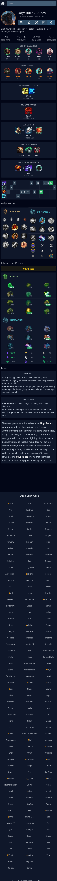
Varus (48, 682)
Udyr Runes (28, 269)
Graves (11, 765)
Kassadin (30, 516)
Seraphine (48, 503)
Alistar (11, 529)
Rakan (29, 791)
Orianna (29, 746)
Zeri (48, 829)
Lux (29, 618)
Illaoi (10, 797)
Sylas (48, 586)
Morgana (30, 676)
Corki (10, 657)
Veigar (48, 695)
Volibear (48, 740)
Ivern (10, 810)
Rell (29, 810)
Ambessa (11, 535)
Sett (48, 510)
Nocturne (29, 727)
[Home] (3, 2)
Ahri (10, 510)
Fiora (10, 721)
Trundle (48, 644)
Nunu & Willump (29, 733)
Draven (10, 682)
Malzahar (29, 631)
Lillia (30, 593)
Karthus (29, 510)
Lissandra (29, 599)
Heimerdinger (10, 785)
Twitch (48, 663)
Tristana (48, 637)
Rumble (29, 842)
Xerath (48, 765)
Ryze (30, 848)
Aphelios (10, 561)
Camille (10, 637)
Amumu (10, 542)
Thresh (48, 631)
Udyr (48, 669)
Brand (10, 612)
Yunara (48, 797)
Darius (11, 663)
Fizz (10, 727)
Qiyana (30, 778)
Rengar (29, 829)
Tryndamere (48, 650)
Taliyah (48, 606)
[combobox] (31, 3)
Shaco (48, 516)
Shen (48, 522)
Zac (48, 816)
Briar (10, 625)
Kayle (29, 529)
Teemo (48, 625)
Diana (10, 669)
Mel (29, 650)
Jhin (10, 842)
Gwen (10, 772)
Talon (48, 612)
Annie (10, 554)
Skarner (48, 554)
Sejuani (29, 861)
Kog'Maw (30, 567)
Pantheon (29, 759)
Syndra (48, 593)
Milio (29, 657)
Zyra (48, 855)
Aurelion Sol (10, 574)
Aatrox (11, 503)
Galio (10, 733)
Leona (29, 586)
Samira (30, 855)
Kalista (11, 868)
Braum (11, 618)
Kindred (29, 554)
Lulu (30, 612)
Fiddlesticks (10, 714)
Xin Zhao (48, 772)
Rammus (30, 797)
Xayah (48, 759)
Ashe (10, 567)
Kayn (29, 535)
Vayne (48, 689)
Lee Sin (29, 580)
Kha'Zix (29, 548)
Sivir (48, 548)
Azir (10, 586)
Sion (48, 542)
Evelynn (10, 701)
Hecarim (10, 778)
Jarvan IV (11, 823)
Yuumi (48, 804)
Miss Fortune (29, 663)
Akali (10, 516)
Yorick (48, 791)
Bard (10, 593)
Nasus (29, 695)
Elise (11, 695)
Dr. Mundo (10, 676)
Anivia (10, 548)
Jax (10, 829)
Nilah (29, 721)
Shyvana (48, 529)
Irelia (10, 804)
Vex (48, 708)
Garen (10, 746)
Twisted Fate (48, 657)
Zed (48, 823)
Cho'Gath (11, 650)
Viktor (48, 727)
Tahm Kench (48, 599)
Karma (29, 503)
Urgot (48, 676)
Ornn (29, 753)
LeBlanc (29, 574)
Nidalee (29, 714)
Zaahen (48, 810)
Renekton (29, 823)
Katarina (29, 522)
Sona (48, 567)
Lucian (29, 606)
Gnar (10, 753)
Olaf (29, 740)
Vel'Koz (48, 701)
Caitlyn (11, 631)
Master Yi (29, 644)
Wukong (48, 753)
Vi (48, 714)
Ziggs (48, 836)
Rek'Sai (30, 804)
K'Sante (10, 855)
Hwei (10, 791)
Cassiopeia (10, 644)
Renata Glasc (29, 816)
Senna (29, 868)
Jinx (10, 848)
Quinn (29, 785)
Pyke (30, 772)
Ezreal (10, 708)
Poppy (29, 765)
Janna (10, 816)
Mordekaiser (29, 669)
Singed (48, 535)
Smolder (48, 561)
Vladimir (48, 733)
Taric (48, 618)
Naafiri (30, 682)
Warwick (48, 746)
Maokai (29, 637)
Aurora (11, 580)
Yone (48, 785)
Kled (30, 561)
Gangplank (11, 740)
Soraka (48, 574)
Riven (29, 836)
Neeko (29, 708)
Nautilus (29, 701)
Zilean (48, 842)
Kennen (29, 542)
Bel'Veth (10, 599)
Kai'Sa (10, 861)
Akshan (10, 522)
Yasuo (48, 778)
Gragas (10, 759)
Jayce (10, 836)
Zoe (48, 848)
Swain (48, 580)
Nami (29, 689)
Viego (48, 721)
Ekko (11, 689)
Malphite (30, 625)
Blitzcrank (10, 606)
